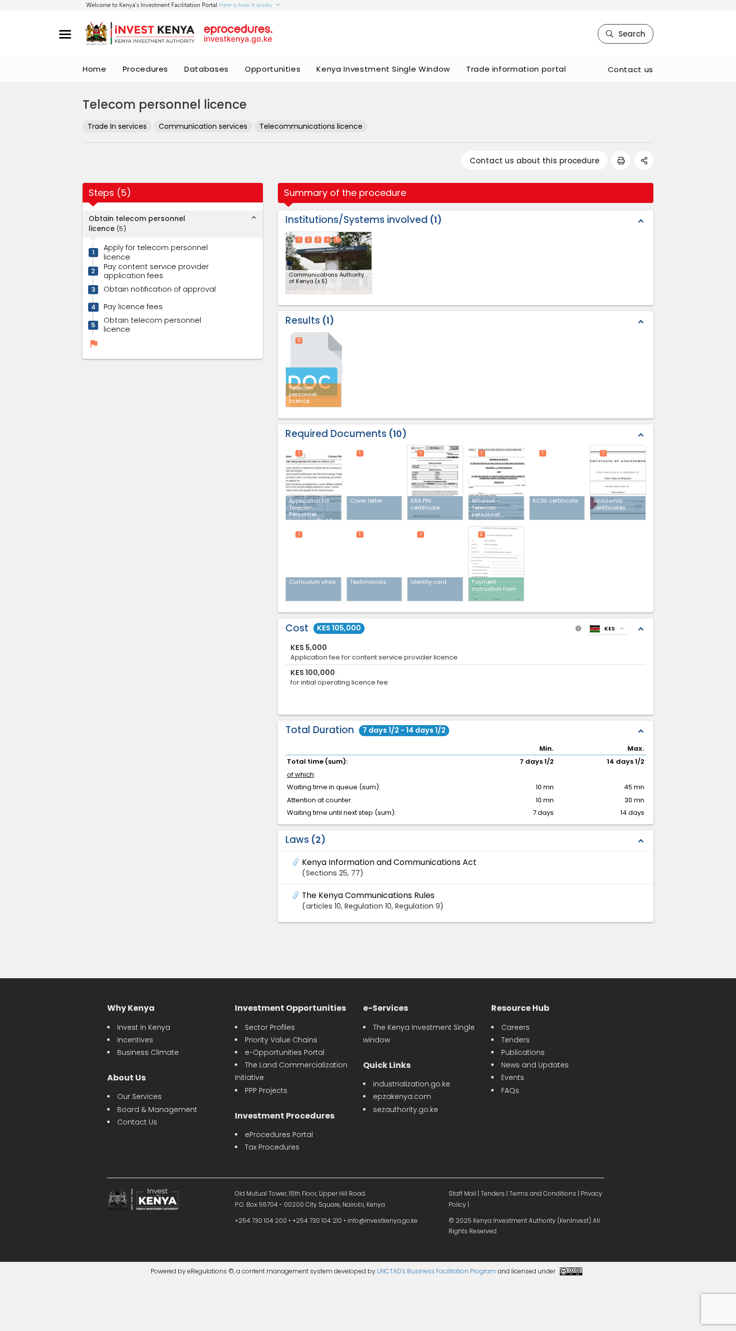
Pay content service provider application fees (156, 271)
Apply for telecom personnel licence (156, 253)
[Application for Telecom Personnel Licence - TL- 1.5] (313, 482)
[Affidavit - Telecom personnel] (496, 482)
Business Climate (148, 1052)
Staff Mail (462, 1193)
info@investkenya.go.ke (382, 1220)
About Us (126, 1077)
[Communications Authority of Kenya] (328, 263)
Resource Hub (520, 1008)
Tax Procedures (272, 1147)
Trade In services (117, 126)
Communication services (203, 126)
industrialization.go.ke (411, 1084)
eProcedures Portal (279, 1135)
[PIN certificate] (435, 482)
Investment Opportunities (290, 1008)
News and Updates (535, 1065)
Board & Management (157, 1109)
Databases (206, 69)
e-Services (385, 1008)
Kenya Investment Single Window (383, 69)
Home (95, 69)
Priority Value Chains (281, 1040)
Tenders (515, 1040)
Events (512, 1077)
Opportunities (272, 69)
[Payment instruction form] (496, 563)
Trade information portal (516, 69)
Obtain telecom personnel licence (152, 325)
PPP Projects (266, 1090)
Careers (515, 1027)
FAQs (510, 1090)
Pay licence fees (133, 307)
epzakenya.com (402, 1096)
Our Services (139, 1096)
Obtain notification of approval (160, 289)
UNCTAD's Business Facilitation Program (436, 1271)
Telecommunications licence (310, 126)
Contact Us (137, 1122)
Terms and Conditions (542, 1193)
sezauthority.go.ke (405, 1109)
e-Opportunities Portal (284, 1052)
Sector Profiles (270, 1027)
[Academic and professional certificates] (618, 482)
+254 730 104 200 (261, 1220)
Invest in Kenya (143, 1027)
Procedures (146, 69)
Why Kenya (131, 1008)
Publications (523, 1052)
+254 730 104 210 (317, 1220)
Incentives (135, 1040)
